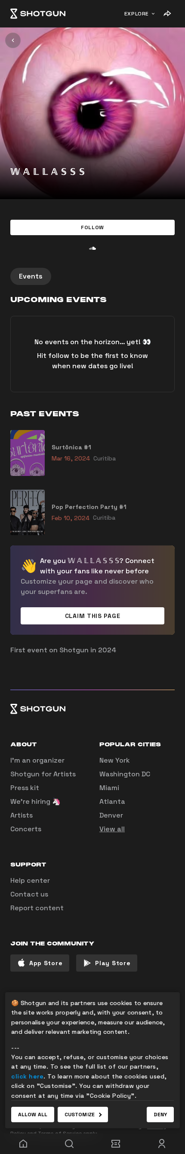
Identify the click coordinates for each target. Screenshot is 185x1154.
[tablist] (92, 276)
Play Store (112, 963)
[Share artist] (167, 13)
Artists (21, 815)
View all (112, 828)
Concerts (25, 828)
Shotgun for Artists (43, 773)
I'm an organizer (37, 760)
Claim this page (92, 616)
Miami (109, 787)
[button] (92, 227)
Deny (160, 1114)
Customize (80, 1114)
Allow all (32, 1114)
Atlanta (112, 801)
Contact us (29, 894)
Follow (92, 227)
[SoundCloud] (92, 248)
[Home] (37, 14)
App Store (45, 963)
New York (114, 760)
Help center (30, 880)
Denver (111, 815)
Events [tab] (31, 276)
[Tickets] (115, 1143)
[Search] (69, 1143)
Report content (37, 907)
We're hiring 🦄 (35, 801)
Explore (136, 13)
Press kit (24, 787)
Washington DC (124, 773)
